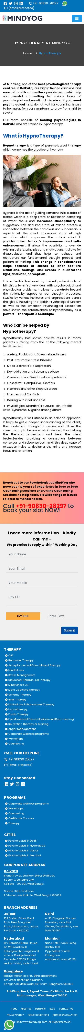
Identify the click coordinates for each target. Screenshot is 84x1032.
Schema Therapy (19, 695)
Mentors (40, 1008)
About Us (26, 1008)
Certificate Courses (21, 818)
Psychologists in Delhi (22, 841)
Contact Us (66, 1008)
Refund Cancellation (65, 1014)
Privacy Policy (15, 1014)
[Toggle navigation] (77, 18)
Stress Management (21, 675)
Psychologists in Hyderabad (26, 846)
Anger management (22, 729)
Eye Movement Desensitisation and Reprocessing (41, 719)
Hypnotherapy (17, 709)
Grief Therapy (17, 699)
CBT (10, 655)
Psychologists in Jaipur (23, 850)
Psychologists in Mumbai (24, 855)
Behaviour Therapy (20, 660)
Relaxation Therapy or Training (28, 724)
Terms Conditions (38, 1014)
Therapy (13, 823)
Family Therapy (18, 714)
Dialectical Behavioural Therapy (29, 680)
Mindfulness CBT (19, 685)
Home (27, 53)
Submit (69, 630)
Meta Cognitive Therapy (24, 690)
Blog (52, 1008)
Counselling (16, 744)
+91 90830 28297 (21, 759)
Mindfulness (16, 670)
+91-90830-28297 (45, 3)
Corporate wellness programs (28, 734)
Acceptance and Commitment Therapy (34, 665)
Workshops (15, 739)
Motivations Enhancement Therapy (31, 704)
